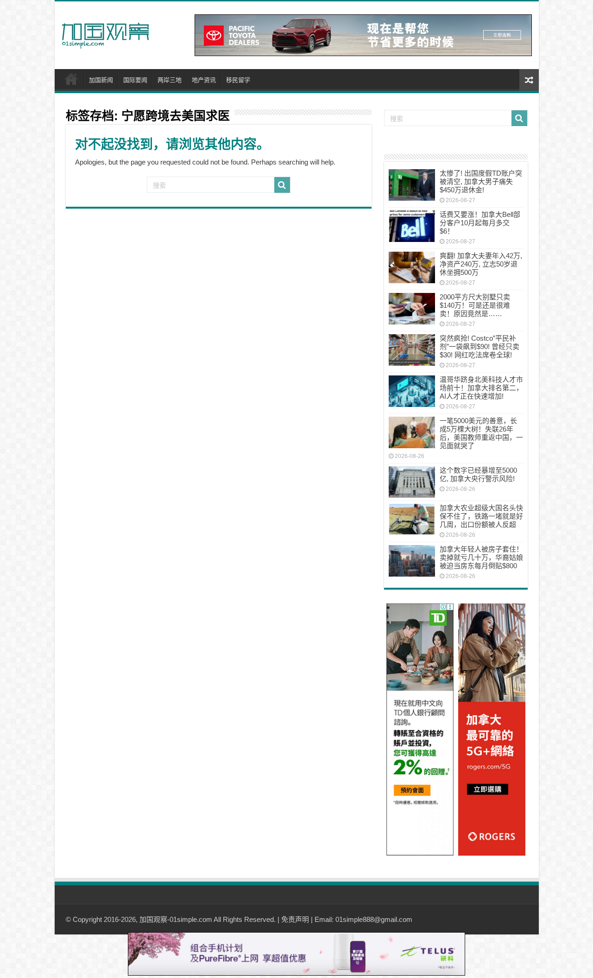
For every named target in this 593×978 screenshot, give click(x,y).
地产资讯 (204, 79)
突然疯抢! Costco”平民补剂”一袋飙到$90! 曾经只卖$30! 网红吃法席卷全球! (479, 346)
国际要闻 (135, 79)
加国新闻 (101, 79)
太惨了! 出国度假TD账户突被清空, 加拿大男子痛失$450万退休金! (481, 181)
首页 (71, 79)
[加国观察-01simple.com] (106, 33)
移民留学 (238, 79)
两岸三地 (170, 79)
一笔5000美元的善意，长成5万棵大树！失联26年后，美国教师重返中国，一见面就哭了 (481, 433)
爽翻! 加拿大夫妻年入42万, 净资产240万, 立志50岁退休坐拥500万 (481, 264)
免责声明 (295, 919)
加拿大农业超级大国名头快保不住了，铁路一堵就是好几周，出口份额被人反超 (481, 516)
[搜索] (282, 185)
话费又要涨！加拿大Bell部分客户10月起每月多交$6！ (480, 222)
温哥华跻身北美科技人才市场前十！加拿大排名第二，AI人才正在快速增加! (481, 387)
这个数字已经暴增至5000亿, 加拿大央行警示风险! (478, 474)
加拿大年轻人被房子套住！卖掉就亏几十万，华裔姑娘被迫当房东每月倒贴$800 (481, 557)
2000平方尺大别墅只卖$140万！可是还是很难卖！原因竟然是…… (475, 305)
